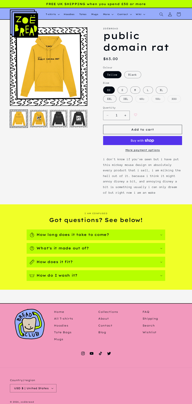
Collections (108, 312)
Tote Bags (63, 332)
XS (109, 90)
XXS (176, 99)
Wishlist (149, 332)
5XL (160, 99)
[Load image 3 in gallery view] (59, 119)
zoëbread (27, 401)
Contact (105, 325)
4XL (144, 99)
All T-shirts (63, 318)
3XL (125, 98)
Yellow (112, 74)
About (103, 318)
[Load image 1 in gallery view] (19, 119)
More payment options (142, 149)
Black (132, 74)
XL (161, 90)
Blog (102, 332)
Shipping (150, 318)
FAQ (145, 312)
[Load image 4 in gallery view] (79, 119)
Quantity (109, 107)
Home (59, 312)
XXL (109, 98)
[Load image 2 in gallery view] (39, 119)
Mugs (58, 339)
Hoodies (61, 325)
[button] (52, 14)
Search (148, 325)
